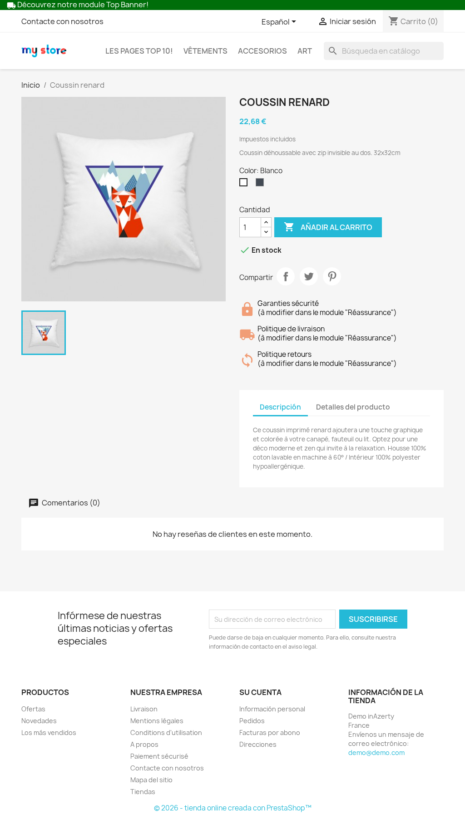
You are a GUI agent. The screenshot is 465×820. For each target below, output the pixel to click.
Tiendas (142, 791)
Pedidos (252, 720)
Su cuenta (260, 692)
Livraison (144, 709)
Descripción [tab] (280, 407)
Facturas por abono (269, 732)
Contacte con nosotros (62, 21)
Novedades (39, 720)
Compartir (286, 276)
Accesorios (262, 51)
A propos (144, 744)
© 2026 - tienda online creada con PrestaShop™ (233, 808)
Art (304, 51)
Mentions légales (156, 720)
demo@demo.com (376, 752)
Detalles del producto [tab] (353, 407)
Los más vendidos (48, 732)
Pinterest (332, 276)
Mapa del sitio (151, 779)
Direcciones (258, 744)
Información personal (272, 709)
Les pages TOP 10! (139, 51)
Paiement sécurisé (159, 756)
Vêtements (205, 51)
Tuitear (309, 276)
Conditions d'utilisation (166, 732)
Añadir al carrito (328, 226)
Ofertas (33, 709)
